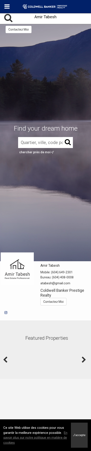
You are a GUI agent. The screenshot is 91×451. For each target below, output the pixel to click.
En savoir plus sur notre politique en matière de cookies (35, 438)
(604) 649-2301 (62, 272)
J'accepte (79, 435)
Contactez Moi (18, 29)
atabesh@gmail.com (55, 283)
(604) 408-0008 (63, 277)
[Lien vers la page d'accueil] (46, 6)
